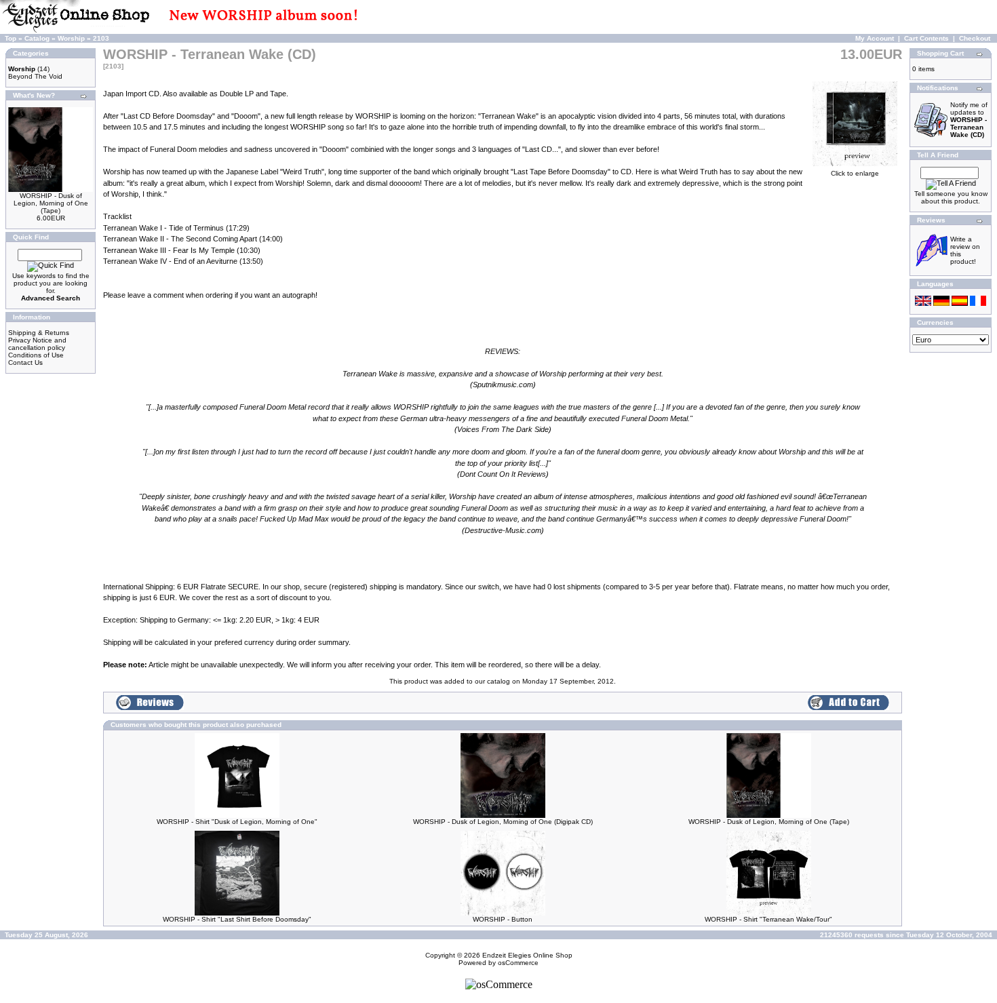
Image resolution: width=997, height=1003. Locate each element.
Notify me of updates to (969, 119)
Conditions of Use (36, 355)
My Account (874, 38)
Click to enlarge (855, 173)
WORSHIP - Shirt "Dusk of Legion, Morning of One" (237, 821)
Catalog (37, 38)
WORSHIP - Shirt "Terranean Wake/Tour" (768, 919)
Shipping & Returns (38, 332)
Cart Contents (926, 38)
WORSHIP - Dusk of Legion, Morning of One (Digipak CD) (503, 821)
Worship (71, 38)
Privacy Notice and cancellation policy (37, 343)
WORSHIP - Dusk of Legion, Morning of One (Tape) (51, 203)
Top (10, 38)
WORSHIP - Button (502, 919)
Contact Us (25, 362)
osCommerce (518, 962)
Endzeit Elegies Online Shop (527, 955)
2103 (101, 38)
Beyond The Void (35, 76)
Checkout (974, 38)
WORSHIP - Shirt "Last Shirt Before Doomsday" (237, 919)
